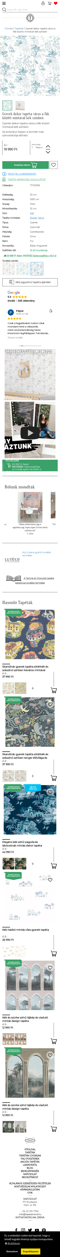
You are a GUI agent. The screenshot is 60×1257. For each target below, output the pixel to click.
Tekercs (39, 147)
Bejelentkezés (30, 1171)
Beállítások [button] (13, 1243)
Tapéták (19, 28)
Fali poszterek (30, 1158)
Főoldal (9, 28)
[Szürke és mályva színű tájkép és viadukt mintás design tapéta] (8, 1039)
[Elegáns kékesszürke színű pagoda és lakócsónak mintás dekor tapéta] (32, 863)
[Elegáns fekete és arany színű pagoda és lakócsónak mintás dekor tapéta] (8, 863)
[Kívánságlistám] (55, 3)
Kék (32, 213)
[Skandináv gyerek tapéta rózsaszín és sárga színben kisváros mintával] (8, 688)
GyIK (30, 1192)
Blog (30, 1168)
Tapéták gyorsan (30, 1155)
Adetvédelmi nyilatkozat (30, 1186)
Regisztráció (30, 1177)
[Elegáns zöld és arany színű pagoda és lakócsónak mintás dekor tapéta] (20, 863)
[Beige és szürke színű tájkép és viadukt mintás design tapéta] (20, 1039)
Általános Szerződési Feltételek (30, 1183)
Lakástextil (30, 1165)
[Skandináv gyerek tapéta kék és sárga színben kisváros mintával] (32, 688)
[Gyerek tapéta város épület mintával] (8, 951)
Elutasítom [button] (12, 1251)
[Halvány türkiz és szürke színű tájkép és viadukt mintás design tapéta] (20, 1127)
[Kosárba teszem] (54, 690)
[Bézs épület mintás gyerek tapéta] (20, 951)
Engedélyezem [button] (30, 1251)
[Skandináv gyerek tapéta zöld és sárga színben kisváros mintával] (20, 688)
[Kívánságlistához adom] (54, 165)
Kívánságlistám (30, 1189)
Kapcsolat (30, 1174)
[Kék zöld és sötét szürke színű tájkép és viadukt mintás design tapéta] (8, 1127)
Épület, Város (37, 217)
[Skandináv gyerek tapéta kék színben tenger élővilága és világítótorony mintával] (8, 776)
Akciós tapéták (30, 1161)
